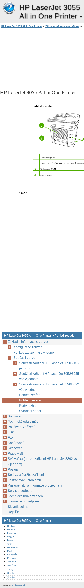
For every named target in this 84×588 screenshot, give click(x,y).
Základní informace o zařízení (62, 26)
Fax (10, 437)
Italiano (10, 540)
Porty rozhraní (29, 405)
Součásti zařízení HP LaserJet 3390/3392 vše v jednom (49, 387)
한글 (9, 543)
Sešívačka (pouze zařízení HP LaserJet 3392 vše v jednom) (43, 461)
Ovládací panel (30, 411)
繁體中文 (11, 577)
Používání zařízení (21, 427)
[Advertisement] (42, 58)
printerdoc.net (18, 585)
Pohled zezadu (30, 400)
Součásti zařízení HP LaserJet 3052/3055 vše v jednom (49, 376)
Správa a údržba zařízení (26, 474)
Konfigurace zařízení (28, 347)
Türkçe (10, 569)
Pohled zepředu (30, 395)
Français (11, 533)
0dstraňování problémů (24, 480)
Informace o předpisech (25, 501)
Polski (10, 551)
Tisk (11, 432)
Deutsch (11, 529)
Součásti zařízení (25, 357)
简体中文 (11, 573)
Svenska (11, 561)
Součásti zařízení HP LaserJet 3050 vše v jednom (49, 365)
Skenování (15, 448)
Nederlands (13, 547)
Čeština (11, 526)
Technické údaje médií (24, 421)
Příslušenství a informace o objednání (35, 485)
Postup (13, 469)
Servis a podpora (20, 490)
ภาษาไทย (12, 565)
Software (14, 416)
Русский (11, 558)
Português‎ (12, 554)
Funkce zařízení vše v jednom (34, 352)
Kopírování (15, 443)
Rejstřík (13, 512)
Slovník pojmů (18, 506)
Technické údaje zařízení (26, 496)
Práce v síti (16, 453)
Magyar (11, 536)
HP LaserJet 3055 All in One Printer (9, 8)
